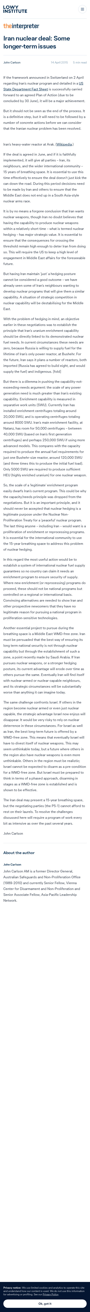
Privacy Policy (50, 1294)
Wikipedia (64, 144)
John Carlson (12, 62)
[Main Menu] (82, 9)
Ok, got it (45, 1304)
